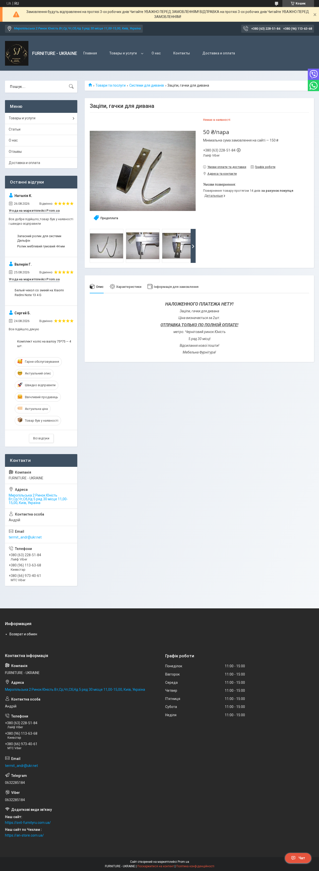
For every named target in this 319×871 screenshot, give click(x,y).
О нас (156, 53)
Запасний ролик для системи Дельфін (39, 238)
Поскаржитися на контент (155, 866)
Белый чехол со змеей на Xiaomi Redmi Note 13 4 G (39, 292)
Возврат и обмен (23, 634)
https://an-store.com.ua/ (24, 835)
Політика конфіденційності (195, 866)
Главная (90, 53)
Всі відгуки (41, 438)
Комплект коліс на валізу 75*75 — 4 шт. (44, 344)
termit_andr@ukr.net (25, 537)
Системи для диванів (146, 85)
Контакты (181, 53)
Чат (302, 858)
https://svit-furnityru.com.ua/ (28, 823)
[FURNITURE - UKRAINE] (16, 53)
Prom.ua (183, 862)
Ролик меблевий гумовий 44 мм (41, 246)
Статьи (14, 129)
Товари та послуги (110, 85)
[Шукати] (71, 87)
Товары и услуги (123, 53)
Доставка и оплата (218, 53)
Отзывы (15, 152)
